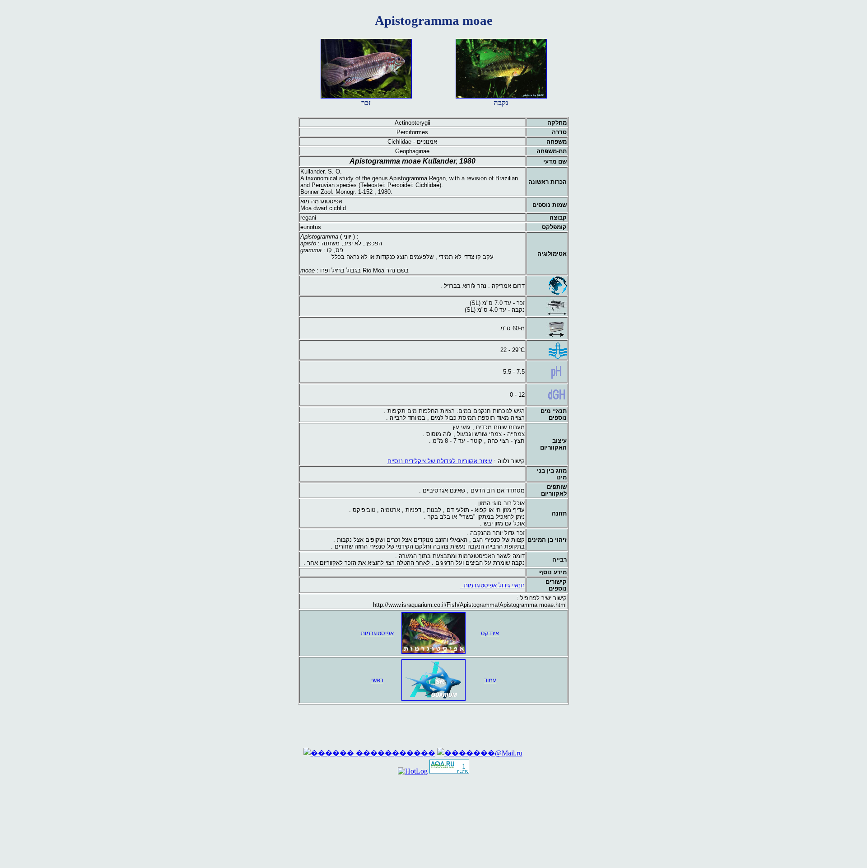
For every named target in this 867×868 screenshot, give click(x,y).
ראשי (377, 680)
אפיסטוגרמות (377, 633)
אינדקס (490, 633)
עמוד (490, 680)
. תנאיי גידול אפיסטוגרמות (492, 585)
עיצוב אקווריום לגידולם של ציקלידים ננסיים (439, 461)
